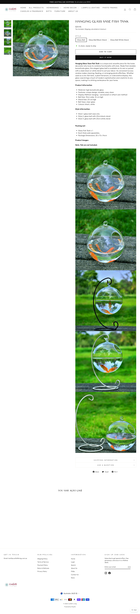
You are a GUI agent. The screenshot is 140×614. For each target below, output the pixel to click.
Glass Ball (81, 40)
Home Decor (70, 8)
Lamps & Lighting (91, 8)
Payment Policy (42, 565)
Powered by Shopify (70, 606)
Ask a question (105, 465)
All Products (36, 8)
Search (73, 565)
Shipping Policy (42, 559)
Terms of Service (43, 562)
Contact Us (75, 575)
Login (73, 562)
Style (78, 36)
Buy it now (106, 57)
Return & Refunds (43, 568)
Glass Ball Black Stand (98, 40)
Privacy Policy (42, 571)
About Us (73, 11)
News (73, 578)
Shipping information (106, 460)
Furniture (60, 11)
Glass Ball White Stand (119, 40)
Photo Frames (110, 8)
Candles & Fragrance (31, 11)
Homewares (53, 8)
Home (23, 8)
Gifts (49, 11)
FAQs (73, 571)
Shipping (87, 29)
